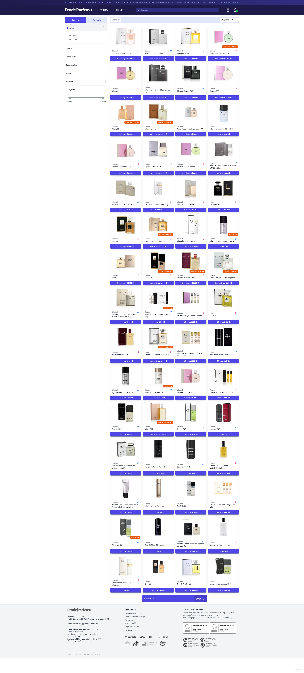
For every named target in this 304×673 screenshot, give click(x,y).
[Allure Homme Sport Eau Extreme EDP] (158, 73)
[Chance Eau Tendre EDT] (125, 149)
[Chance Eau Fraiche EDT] (223, 36)
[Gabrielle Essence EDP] (158, 224)
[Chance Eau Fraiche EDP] (190, 149)
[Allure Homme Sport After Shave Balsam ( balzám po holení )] (125, 488)
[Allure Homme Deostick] (158, 376)
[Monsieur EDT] (125, 527)
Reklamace (129, 620)
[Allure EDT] (158, 412)
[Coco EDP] (125, 224)
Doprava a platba (224, 3)
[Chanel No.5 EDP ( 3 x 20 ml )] (223, 376)
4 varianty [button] (223, 97)
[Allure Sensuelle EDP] (190, 261)
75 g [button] (223, 361)
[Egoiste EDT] (125, 412)
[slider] (69, 98)
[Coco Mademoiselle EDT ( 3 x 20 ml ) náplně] (190, 337)
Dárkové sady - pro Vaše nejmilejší (178, 3)
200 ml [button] (191, 58)
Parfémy (104, 10)
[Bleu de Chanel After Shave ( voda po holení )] (190, 527)
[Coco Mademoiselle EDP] (125, 36)
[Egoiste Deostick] (190, 449)
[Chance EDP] (125, 73)
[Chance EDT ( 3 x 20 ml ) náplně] (190, 298)
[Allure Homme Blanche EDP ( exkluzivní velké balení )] (125, 298)
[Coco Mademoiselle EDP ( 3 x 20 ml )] (223, 488)
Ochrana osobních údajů (135, 616)
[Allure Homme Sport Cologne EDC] (223, 261)
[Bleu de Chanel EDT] (190, 73)
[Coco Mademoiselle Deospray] (158, 188)
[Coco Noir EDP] (223, 188)
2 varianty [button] (158, 58)
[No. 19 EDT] (190, 412)
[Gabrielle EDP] (125, 261)
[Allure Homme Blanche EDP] (125, 188)
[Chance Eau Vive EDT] (190, 376)
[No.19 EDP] (223, 298)
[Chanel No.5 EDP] (190, 36)
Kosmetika (121, 10)
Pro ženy (72, 35)
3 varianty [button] (125, 58)
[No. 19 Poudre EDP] (190, 566)
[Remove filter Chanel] (119, 20)
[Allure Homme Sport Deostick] (223, 112)
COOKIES (298, 669)
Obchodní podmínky (133, 613)
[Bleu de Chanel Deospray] (158, 527)
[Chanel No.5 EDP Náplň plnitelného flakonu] (223, 449)
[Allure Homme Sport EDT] (158, 36)
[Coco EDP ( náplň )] (158, 566)
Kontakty (236, 3)
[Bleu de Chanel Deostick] (223, 337)
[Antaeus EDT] (223, 412)
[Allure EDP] (125, 112)
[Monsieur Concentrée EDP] (223, 566)
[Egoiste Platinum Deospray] (125, 376)
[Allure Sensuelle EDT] (125, 337)
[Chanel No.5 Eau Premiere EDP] (158, 337)
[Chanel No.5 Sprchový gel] (223, 527)
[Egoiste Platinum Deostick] (158, 449)
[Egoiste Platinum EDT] (158, 149)
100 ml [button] (158, 210)
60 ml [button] (223, 173)
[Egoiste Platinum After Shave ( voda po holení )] (125, 449)
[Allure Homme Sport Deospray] (223, 224)
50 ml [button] (223, 210)
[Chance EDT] (223, 73)
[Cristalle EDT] (190, 488)
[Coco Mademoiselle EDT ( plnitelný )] (125, 566)
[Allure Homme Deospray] (158, 488)
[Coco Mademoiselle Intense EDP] (190, 112)
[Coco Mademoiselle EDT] (190, 188)
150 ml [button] (191, 97)
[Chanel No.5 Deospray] (190, 224)
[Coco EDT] (158, 261)
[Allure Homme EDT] (158, 112)
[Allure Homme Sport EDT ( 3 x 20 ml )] (158, 298)
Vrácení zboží (130, 623)
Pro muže (73, 39)
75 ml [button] (223, 134)
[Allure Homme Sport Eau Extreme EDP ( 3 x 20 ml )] (223, 149)
